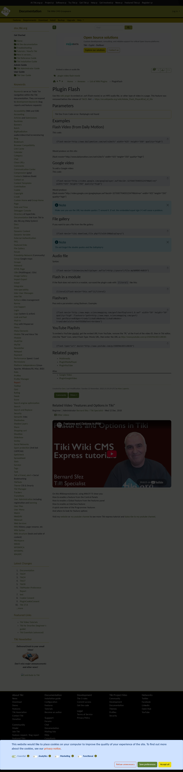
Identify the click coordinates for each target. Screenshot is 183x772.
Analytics (43, 756)
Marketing (65, 756)
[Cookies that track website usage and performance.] (49, 756)
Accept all (164, 764)
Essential (21, 756)
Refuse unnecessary (125, 764)
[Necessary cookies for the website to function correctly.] (28, 756)
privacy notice (52, 748)
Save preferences (147, 764)
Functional (88, 756)
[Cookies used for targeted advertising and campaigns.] (72, 756)
